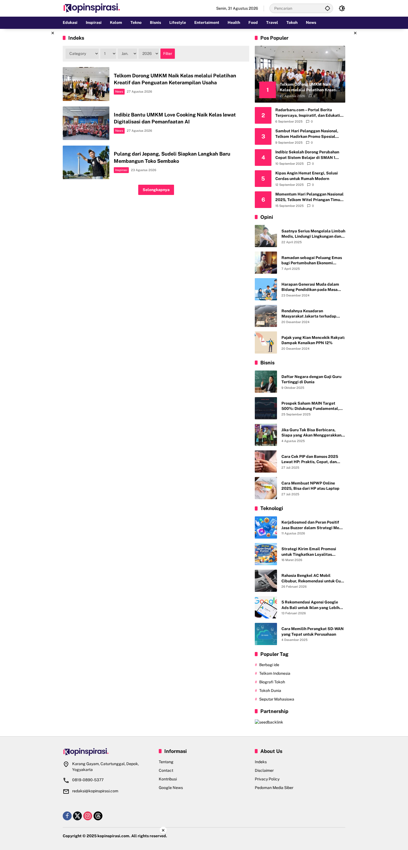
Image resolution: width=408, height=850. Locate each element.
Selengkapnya (156, 189)
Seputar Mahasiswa (276, 699)
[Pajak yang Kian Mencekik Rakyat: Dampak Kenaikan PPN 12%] (266, 342)
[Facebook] (67, 815)
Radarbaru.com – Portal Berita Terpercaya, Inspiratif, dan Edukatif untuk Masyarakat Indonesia (308, 113)
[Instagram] (87, 815)
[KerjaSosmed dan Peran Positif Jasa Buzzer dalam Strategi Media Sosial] (266, 527)
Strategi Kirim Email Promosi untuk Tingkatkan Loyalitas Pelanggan (308, 552)
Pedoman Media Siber (274, 787)
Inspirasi (121, 170)
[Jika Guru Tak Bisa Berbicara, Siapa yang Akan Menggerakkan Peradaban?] (266, 435)
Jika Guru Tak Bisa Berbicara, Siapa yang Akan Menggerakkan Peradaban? (311, 433)
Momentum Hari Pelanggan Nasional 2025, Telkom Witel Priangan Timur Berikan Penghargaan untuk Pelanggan (309, 197)
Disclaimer (264, 770)
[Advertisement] (34, 112)
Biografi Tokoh (272, 682)
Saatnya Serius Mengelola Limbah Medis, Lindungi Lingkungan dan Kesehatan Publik (313, 234)
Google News (171, 787)
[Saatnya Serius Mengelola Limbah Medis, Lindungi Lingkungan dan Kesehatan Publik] (266, 236)
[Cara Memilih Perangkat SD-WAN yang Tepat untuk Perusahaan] (266, 634)
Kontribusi (168, 779)
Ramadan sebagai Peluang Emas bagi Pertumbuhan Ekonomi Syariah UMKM (311, 260)
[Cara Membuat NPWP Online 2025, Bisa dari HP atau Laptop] (266, 488)
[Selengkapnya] (108, 752)
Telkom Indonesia (274, 673)
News (119, 91)
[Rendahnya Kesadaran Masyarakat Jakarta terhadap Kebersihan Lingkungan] (266, 316)
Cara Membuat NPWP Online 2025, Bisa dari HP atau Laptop (310, 486)
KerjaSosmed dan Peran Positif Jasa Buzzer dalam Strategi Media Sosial (313, 525)
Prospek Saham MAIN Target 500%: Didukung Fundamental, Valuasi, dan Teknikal (310, 406)
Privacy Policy (267, 779)
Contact (166, 770)
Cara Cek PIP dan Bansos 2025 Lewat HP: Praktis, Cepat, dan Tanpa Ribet (309, 459)
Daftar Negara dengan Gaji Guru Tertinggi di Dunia (311, 379)
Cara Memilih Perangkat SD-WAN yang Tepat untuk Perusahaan (312, 631)
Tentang (166, 762)
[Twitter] (77, 815)
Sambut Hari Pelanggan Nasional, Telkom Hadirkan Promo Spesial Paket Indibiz (306, 134)
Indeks (261, 762)
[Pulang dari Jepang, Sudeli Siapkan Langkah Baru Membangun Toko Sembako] (86, 162)
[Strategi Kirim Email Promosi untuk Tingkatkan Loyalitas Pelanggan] (266, 554)
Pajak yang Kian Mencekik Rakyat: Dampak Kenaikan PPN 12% (313, 340)
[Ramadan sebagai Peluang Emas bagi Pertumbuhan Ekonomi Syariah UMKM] (266, 263)
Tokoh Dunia (270, 690)
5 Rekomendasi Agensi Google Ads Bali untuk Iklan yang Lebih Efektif (310, 605)
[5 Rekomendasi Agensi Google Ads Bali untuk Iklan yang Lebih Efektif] (266, 607)
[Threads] (98, 815)
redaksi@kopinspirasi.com (95, 791)
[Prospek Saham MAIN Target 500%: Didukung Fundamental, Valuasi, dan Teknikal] (266, 408)
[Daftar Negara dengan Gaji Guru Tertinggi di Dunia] (266, 382)
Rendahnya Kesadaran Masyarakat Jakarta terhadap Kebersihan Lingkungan (308, 314)
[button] (327, 8)
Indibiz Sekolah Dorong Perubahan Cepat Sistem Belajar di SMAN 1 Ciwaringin (307, 155)
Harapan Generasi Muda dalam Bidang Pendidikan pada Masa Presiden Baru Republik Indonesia (312, 287)
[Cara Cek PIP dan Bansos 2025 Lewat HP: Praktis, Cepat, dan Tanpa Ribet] (266, 461)
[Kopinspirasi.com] (92, 8)
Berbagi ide (269, 665)
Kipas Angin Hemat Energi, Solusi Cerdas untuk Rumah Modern (306, 176)
